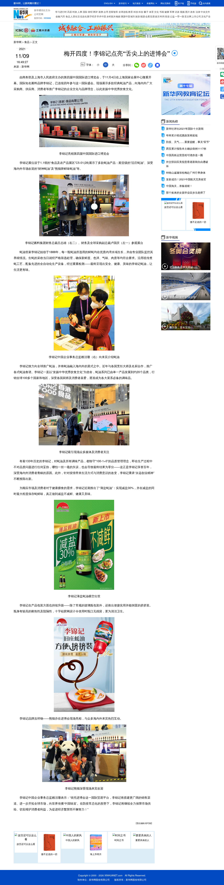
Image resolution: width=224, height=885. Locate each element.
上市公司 (196, 16)
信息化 (83, 16)
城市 (132, 16)
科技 (135, 11)
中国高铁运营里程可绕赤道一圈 (184, 155)
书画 (161, 11)
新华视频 (172, 237)
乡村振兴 (111, 16)
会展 (147, 16)
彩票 (152, 16)
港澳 (100, 11)
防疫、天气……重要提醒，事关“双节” (188, 142)
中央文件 (205, 11)
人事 (80, 11)
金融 (58, 16)
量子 (146, 11)
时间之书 (119, 840)
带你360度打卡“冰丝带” (182, 297)
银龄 (118, 16)
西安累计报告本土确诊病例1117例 (186, 148)
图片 (187, 11)
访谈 (177, 11)
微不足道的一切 (49, 854)
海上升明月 (96, 854)
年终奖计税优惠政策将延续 (182, 135)
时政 (74, 11)
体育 (151, 11)
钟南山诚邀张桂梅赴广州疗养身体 (185, 172)
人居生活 (75, 16)
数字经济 (91, 16)
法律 (198, 11)
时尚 (162, 16)
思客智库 (113, 11)
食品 (68, 16)
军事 (172, 11)
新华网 (17, 42)
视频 (182, 11)
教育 (130, 11)
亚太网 (187, 16)
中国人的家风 (72, 840)
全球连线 (123, 11)
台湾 (105, 11)
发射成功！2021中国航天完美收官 (186, 179)
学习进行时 (61, 11)
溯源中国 (125, 16)
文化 (156, 11)
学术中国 (101, 16)
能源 (142, 16)
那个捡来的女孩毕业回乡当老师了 (185, 192)
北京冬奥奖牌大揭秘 (181, 267)
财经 (90, 11)
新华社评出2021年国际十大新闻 (185, 128)
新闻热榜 (172, 121)
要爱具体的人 (142, 840)
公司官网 (38, 14)
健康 (166, 11)
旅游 (137, 16)
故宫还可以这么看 (26, 844)
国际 (85, 11)
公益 (172, 16)
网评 (95, 11)
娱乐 (157, 16)
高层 (69, 11)
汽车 (63, 16)
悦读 (167, 16)
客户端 (181, 3)
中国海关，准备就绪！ (179, 186)
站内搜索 (206, 3)
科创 (141, 11)
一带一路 (179, 16)
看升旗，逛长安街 (179, 327)
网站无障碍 (165, 3)
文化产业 (205, 16)
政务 (192, 11)
